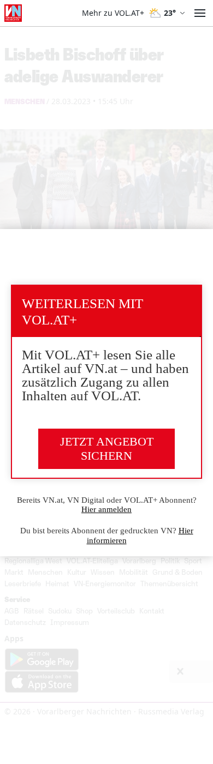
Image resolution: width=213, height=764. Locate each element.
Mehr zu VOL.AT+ (113, 13)
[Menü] (200, 13)
